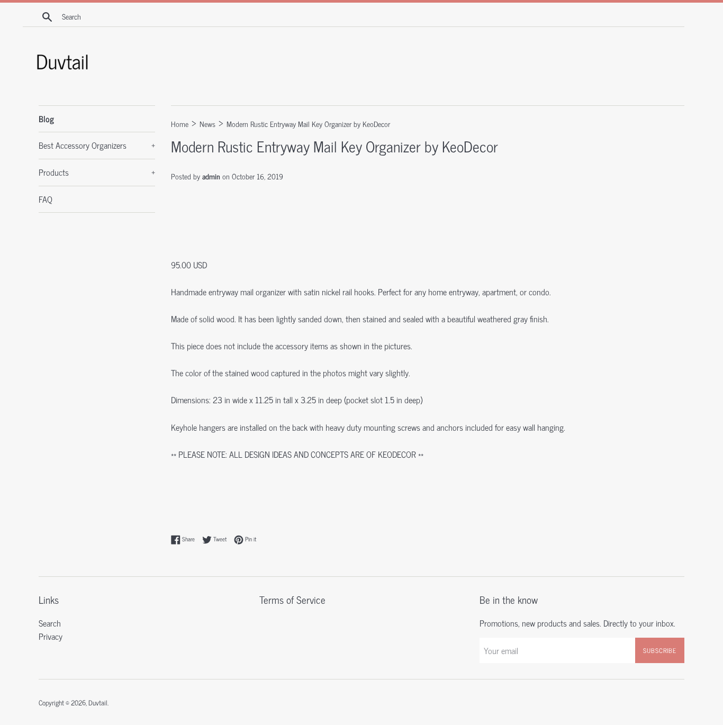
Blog (46, 118)
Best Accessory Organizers (97, 145)
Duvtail (97, 702)
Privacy (50, 636)
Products (97, 172)
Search (50, 623)
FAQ (45, 199)
